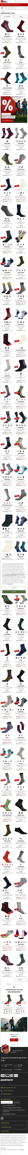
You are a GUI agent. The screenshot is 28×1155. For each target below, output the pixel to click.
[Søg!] (25, 8)
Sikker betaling (8, 1069)
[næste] (25, 1002)
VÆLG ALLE (14, 591)
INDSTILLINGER (14, 587)
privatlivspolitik (10, 583)
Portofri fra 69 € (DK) (8, 1065)
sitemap (22, 1149)
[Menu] (2, 7)
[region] (14, 577)
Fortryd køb (5, 1131)
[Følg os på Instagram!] (3, 1118)
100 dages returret (20, 1065)
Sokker (3, 11)
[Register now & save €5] (14, 1030)
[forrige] (3, 1002)
